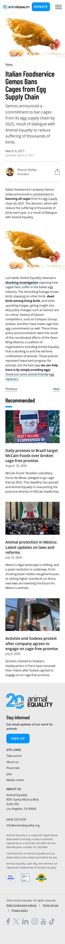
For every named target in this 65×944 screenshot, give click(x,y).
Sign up (18, 738)
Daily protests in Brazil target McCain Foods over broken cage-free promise (31, 455)
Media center (15, 780)
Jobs (9, 774)
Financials (13, 768)
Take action (14, 756)
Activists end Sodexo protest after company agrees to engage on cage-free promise (31, 643)
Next (56, 389)
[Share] (56, 172)
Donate (41, 7)
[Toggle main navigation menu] (57, 7)
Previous (11, 389)
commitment (41, 194)
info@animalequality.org (23, 825)
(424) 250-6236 (16, 819)
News (9, 64)
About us (12, 762)
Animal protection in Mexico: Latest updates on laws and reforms (31, 547)
